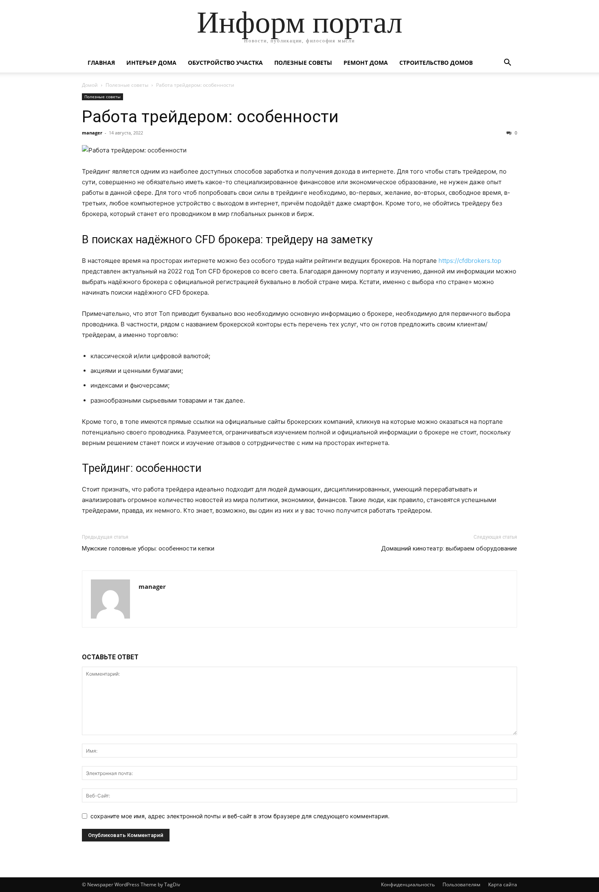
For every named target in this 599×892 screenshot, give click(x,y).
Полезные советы (303, 62)
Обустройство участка (225, 62)
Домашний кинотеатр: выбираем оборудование (449, 548)
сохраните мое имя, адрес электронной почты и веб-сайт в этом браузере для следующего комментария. (240, 816)
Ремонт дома (366, 62)
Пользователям (461, 884)
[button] (507, 63)
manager (92, 133)
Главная (101, 62)
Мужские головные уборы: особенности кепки (148, 548)
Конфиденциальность (408, 884)
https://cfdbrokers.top (469, 260)
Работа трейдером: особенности (210, 116)
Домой (90, 84)
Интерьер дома (151, 62)
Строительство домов (436, 62)
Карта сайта (502, 884)
